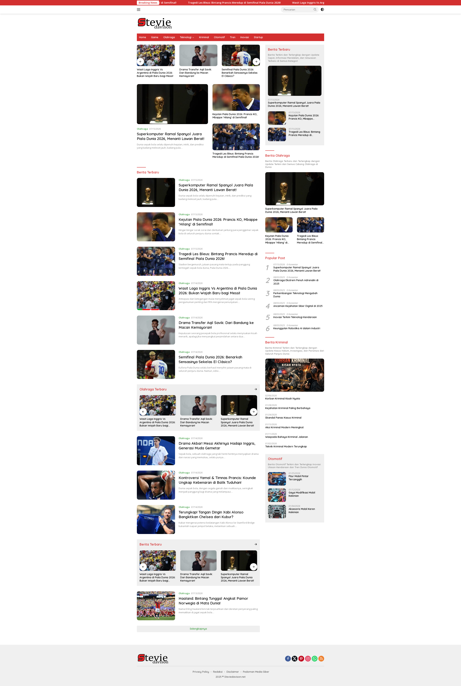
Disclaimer (233, 671)
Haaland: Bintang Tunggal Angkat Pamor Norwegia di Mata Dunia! (213, 600)
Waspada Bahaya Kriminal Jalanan (286, 437)
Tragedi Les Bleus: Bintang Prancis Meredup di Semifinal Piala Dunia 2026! (197, 2)
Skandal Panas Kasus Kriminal (283, 417)
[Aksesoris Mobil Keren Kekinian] (277, 511)
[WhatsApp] (314, 659)
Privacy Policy (201, 671)
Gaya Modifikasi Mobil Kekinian (302, 494)
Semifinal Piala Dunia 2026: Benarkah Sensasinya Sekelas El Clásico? (240, 73)
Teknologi (185, 37)
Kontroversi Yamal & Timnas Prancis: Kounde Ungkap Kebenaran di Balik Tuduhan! (217, 480)
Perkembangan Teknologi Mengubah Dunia (295, 295)
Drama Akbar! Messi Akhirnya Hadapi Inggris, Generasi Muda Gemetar (217, 445)
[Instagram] (308, 659)
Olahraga (169, 37)
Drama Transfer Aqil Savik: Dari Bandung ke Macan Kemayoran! (195, 73)
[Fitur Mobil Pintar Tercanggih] (277, 479)
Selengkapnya (198, 628)
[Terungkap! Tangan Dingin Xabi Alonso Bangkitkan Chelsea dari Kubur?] (156, 519)
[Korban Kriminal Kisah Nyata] (294, 375)
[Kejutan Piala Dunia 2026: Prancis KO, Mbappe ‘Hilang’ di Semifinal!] (236, 97)
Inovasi (244, 37)
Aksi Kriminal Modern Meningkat (284, 427)
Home (142, 37)
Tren (232, 37)
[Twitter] (294, 659)
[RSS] (321, 659)
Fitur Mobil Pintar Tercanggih (299, 478)
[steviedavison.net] (155, 23)
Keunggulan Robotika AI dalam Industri (296, 328)
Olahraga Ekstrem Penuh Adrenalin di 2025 (295, 282)
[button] (315, 9)
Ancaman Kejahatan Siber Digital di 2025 (298, 306)
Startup (258, 37)
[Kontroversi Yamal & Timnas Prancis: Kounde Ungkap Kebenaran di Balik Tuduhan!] (156, 485)
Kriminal (204, 37)
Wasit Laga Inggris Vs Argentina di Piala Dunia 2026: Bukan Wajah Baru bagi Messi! (308, 2)
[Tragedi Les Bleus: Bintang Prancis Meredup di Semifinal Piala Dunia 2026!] (236, 137)
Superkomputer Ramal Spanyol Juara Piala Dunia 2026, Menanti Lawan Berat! (170, 136)
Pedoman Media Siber (256, 671)
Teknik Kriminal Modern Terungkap (286, 446)
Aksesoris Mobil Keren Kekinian (302, 510)
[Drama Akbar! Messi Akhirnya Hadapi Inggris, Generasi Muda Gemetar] (156, 450)
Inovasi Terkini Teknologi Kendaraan (295, 317)
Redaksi (218, 671)
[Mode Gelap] (322, 9)
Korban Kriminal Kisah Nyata (282, 398)
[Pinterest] (301, 659)
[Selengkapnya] (255, 389)
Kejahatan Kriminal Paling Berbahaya (287, 408)
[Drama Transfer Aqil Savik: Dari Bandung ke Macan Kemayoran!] (198, 55)
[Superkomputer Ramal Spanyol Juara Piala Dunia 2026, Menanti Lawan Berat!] (172, 104)
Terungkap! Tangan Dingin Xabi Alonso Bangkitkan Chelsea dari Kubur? (211, 514)
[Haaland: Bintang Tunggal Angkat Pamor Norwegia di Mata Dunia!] (156, 605)
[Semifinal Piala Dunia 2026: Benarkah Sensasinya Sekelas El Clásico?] (241, 55)
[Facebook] (288, 659)
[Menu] (139, 9)
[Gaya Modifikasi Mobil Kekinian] (277, 495)
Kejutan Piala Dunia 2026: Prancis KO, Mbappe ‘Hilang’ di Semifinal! (234, 116)
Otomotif (219, 37)
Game (154, 37)
